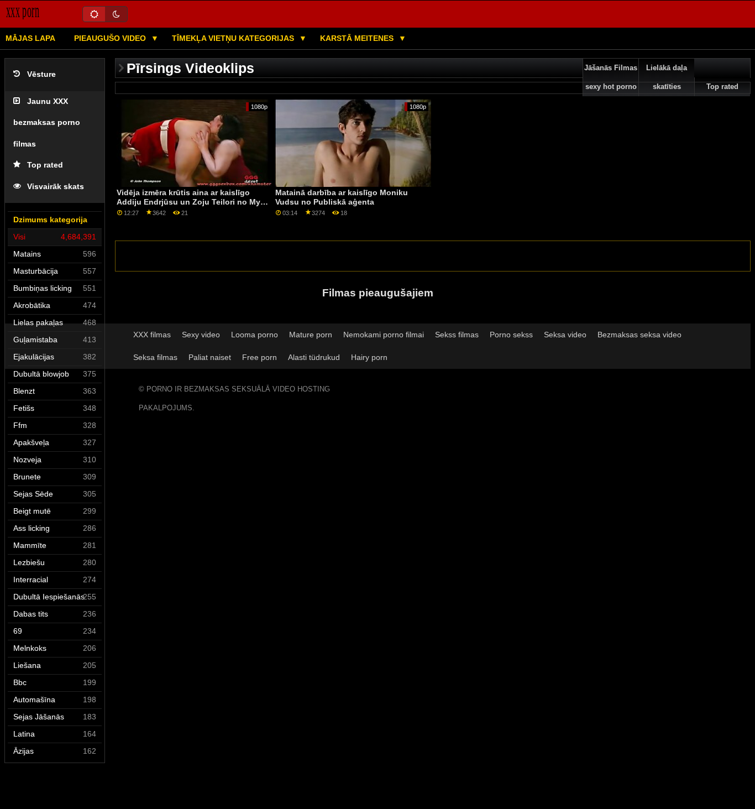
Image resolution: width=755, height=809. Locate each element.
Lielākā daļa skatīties (666, 77)
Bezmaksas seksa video (639, 334)
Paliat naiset (209, 357)
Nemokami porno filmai (383, 334)
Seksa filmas (155, 357)
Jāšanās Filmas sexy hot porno (610, 77)
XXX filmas (152, 334)
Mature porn (310, 334)
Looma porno (254, 334)
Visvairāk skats (55, 186)
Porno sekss (511, 334)
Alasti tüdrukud (314, 357)
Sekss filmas (457, 334)
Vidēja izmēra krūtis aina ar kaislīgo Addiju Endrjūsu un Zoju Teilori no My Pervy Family (188, 201)
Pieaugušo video (111, 38)
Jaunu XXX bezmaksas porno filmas (46, 122)
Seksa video (565, 334)
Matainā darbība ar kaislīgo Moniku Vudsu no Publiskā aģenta (341, 197)
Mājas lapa (30, 38)
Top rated (45, 165)
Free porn (259, 357)
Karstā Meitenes (358, 38)
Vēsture (41, 74)
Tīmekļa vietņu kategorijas (234, 38)
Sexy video (201, 334)
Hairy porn (369, 357)
